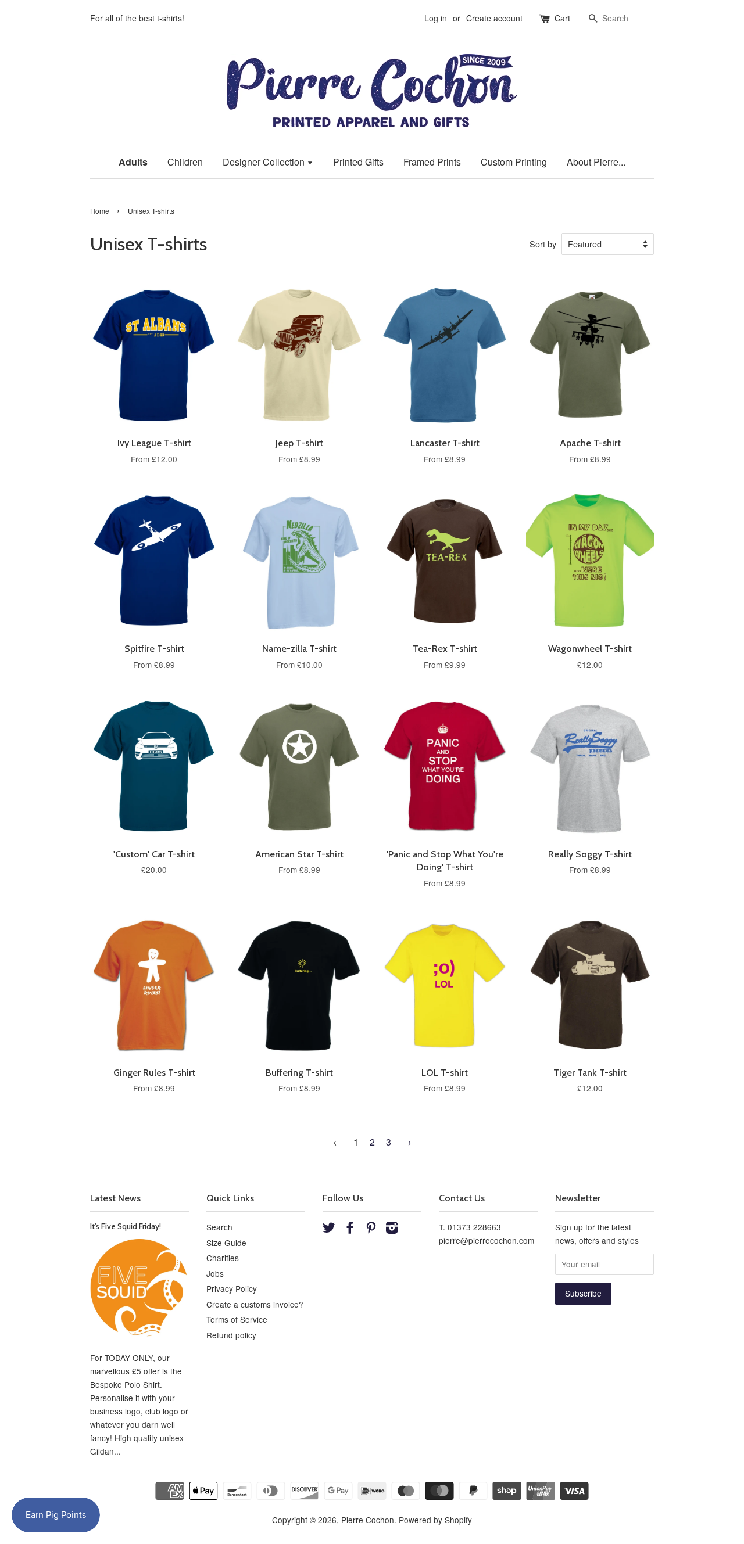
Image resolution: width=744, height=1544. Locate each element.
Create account (494, 18)
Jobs (215, 1273)
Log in (435, 18)
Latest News (115, 1198)
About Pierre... (596, 161)
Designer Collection (265, 161)
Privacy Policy (231, 1288)
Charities (222, 1257)
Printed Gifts (358, 161)
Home (99, 211)
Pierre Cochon (367, 1519)
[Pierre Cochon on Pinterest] (370, 1229)
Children (185, 161)
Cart (562, 18)
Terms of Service (236, 1319)
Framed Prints (432, 161)
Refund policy (231, 1335)
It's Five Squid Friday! (125, 1226)
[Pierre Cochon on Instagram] (391, 1229)
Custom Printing (514, 161)
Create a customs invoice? (254, 1304)
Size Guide (226, 1242)
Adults (133, 161)
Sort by (543, 244)
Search (219, 1227)
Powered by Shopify (435, 1519)
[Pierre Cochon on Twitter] (329, 1229)
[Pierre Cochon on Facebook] (350, 1229)
